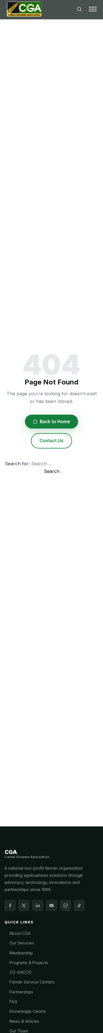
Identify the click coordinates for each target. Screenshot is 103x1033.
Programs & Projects (28, 962)
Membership (21, 952)
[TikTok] (79, 905)
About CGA (20, 933)
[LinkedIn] (37, 905)
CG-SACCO (20, 972)
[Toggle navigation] (92, 9)
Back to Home (55, 421)
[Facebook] (10, 905)
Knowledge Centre (27, 1011)
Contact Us (51, 440)
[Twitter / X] (23, 905)
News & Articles (24, 1021)
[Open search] (79, 9)
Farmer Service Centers (32, 982)
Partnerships (21, 991)
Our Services (21, 943)
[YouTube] (51, 905)
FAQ (13, 1001)
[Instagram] (65, 905)
